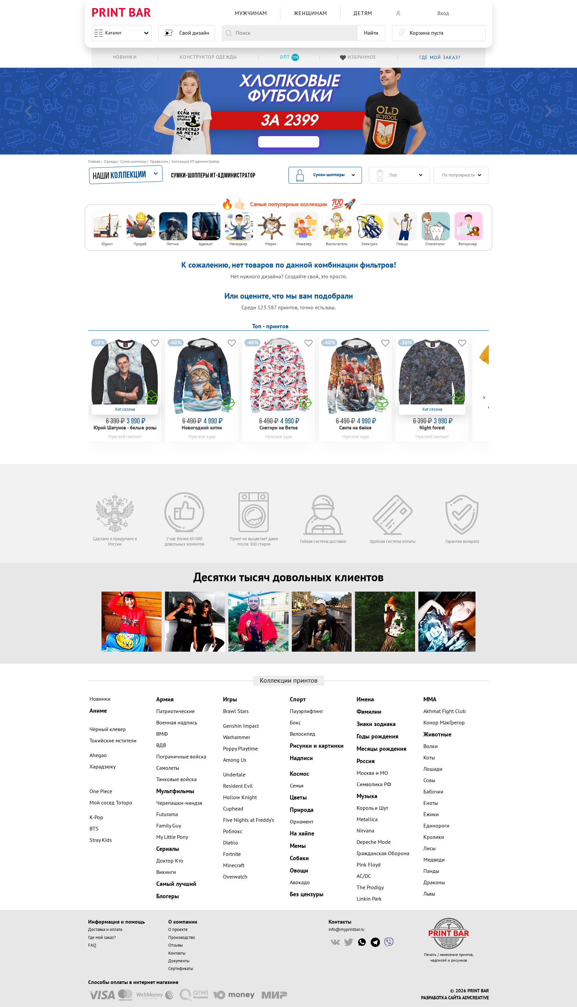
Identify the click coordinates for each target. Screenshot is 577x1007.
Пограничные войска (181, 757)
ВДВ (161, 745)
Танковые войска (176, 779)
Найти (371, 33)
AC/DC (364, 876)
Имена (365, 699)
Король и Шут (372, 808)
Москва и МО (372, 773)
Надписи (301, 758)
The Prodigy (370, 888)
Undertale (234, 775)
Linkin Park (369, 899)
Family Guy (168, 826)
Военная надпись (176, 723)
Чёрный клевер (107, 729)
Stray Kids (100, 840)
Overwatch (235, 877)
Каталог (113, 32)
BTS (94, 829)
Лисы (429, 849)
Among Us (234, 760)
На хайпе (302, 833)
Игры (230, 699)
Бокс (295, 723)
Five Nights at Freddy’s (248, 820)
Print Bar (121, 13)
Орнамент (301, 822)
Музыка (367, 796)
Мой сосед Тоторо (110, 803)
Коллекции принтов (289, 680)
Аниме (98, 710)
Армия (165, 699)
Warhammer (236, 737)
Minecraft (233, 866)
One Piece (100, 791)
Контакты (177, 953)
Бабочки (433, 792)
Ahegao (98, 755)
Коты (429, 758)
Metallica (367, 819)
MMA (429, 699)
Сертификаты (180, 968)
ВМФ (162, 734)
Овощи (299, 870)
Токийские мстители (113, 741)
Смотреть (319, 111)
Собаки (299, 858)
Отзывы (175, 945)
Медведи (434, 860)
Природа (302, 809)
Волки (430, 746)
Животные (437, 734)
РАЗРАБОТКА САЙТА (441, 998)
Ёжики (431, 814)
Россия (366, 761)
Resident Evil (238, 786)
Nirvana (365, 831)
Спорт (298, 699)
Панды (431, 871)
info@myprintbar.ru (346, 929)
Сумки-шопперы (133, 161)
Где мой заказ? (102, 937)
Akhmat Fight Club (444, 711)
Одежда (110, 161)
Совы (429, 780)
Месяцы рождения (381, 748)
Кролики (433, 837)
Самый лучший (176, 884)
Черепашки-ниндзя (179, 803)
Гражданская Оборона (383, 854)
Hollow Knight (240, 797)
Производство (181, 937)
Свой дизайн (194, 33)
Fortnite (232, 854)
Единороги (436, 826)
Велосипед (302, 734)
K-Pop (96, 817)
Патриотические (175, 711)
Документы (179, 961)
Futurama (167, 814)
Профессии (159, 161)
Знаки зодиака (376, 724)
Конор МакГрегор (444, 723)
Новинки (100, 699)
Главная (94, 161)
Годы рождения (377, 736)
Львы (429, 894)
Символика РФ (374, 784)
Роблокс (232, 831)
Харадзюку (102, 767)
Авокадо (300, 883)
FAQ (92, 945)
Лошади (432, 769)
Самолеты (167, 768)
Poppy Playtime (240, 749)
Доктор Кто (169, 861)
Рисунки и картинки (317, 745)
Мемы (298, 846)
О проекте (178, 929)
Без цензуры (307, 894)
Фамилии (369, 711)
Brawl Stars (236, 711)
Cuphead (233, 809)
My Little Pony (172, 837)
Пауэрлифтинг (306, 711)
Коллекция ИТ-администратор (195, 161)
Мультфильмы (175, 791)
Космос (299, 773)
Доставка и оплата (105, 929)
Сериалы (167, 849)
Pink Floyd (369, 865)
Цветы (298, 797)
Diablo (230, 843)
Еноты (430, 803)
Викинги (166, 872)
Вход (443, 13)
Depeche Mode (374, 842)
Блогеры (167, 896)
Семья (297, 786)
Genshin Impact (241, 726)
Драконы (434, 883)
